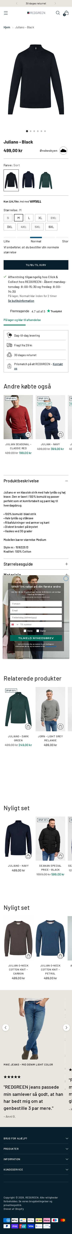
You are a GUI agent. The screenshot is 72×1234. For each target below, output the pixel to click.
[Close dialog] (66, 578)
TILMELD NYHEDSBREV (36, 638)
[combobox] (14, 624)
